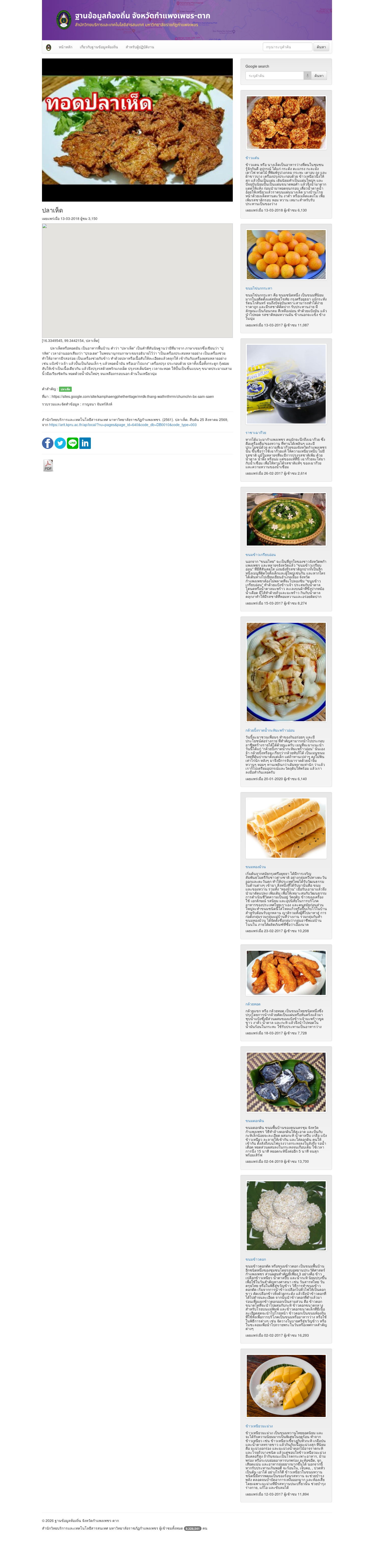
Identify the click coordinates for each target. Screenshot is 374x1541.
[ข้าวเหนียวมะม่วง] (286, 1386)
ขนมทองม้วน (256, 866)
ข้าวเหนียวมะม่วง (259, 1425)
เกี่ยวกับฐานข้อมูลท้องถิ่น (99, 46)
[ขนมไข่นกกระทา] (286, 254)
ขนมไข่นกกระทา (259, 288)
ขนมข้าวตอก (256, 1259)
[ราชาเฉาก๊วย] (286, 384)
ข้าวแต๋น (252, 157)
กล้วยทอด (253, 1003)
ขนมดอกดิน (255, 1120)
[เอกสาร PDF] (48, 465)
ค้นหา (321, 46)
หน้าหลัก (65, 46)
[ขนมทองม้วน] (286, 828)
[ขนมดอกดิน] (286, 1082)
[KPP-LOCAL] (48, 46)
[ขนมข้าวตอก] (286, 1215)
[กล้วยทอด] (286, 972)
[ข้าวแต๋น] (286, 122)
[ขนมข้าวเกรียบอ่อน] (286, 519)
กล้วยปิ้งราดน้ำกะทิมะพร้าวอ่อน (270, 730)
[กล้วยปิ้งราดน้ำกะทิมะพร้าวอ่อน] (286, 672)
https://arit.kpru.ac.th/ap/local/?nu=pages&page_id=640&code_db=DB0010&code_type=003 (123, 424)
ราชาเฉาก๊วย (256, 432)
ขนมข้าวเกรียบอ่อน (261, 554)
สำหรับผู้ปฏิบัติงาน (140, 46)
